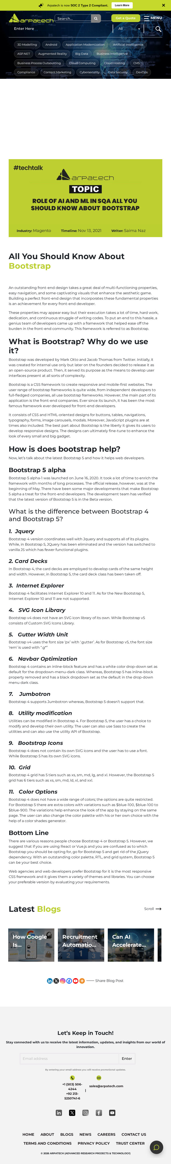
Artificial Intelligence (128, 44)
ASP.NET (23, 53)
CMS (136, 63)
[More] (82, 981)
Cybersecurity (90, 72)
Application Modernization (85, 44)
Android (51, 44)
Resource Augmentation (85, 109)
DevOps (142, 72)
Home (28, 1134)
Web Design (26, 127)
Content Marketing (57, 72)
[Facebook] (69, 981)
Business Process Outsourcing (39, 63)
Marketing (138, 90)
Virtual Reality (126, 118)
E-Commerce (80, 81)
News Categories (75, 100)
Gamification (122, 81)
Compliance (26, 72)
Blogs (66, 1134)
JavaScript (48, 90)
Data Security (118, 72)
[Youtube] (75, 981)
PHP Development (110, 100)
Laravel (69, 90)
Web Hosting (89, 127)
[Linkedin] (50, 981)
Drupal (57, 81)
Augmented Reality (52, 53)
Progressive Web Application (38, 109)
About (47, 1134)
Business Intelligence (112, 53)
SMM (129, 109)
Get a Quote (126, 18)
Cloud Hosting (114, 63)
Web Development (57, 127)
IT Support (24, 90)
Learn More (122, 5)
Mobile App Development (36, 100)
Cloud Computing (82, 63)
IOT (142, 81)
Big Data (81, 53)
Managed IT (113, 90)
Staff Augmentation (73, 118)
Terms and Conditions (47, 1143)
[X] (56, 981)
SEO (115, 109)
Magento (89, 90)
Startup (102, 118)
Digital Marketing (30, 81)
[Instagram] (62, 981)
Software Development (34, 118)
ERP (101, 81)
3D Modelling (27, 44)
